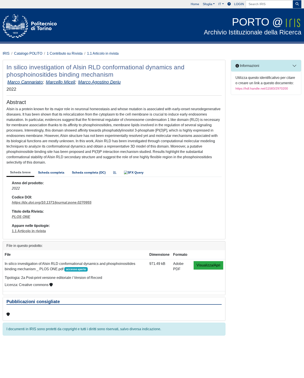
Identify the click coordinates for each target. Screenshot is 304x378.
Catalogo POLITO (28, 53)
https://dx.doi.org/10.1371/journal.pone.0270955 (51, 202)
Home (195, 4)
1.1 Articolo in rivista (103, 53)
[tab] (114, 172)
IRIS (6, 53)
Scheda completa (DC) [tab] (89, 172)
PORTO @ (252, 26)
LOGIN (239, 4)
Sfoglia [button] (207, 4)
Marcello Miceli (60, 82)
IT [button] (219, 4)
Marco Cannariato (25, 82)
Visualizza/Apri (208, 265)
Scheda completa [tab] (51, 172)
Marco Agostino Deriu (99, 82)
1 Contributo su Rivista (65, 53)
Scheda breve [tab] (20, 172)
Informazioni (249, 66)
